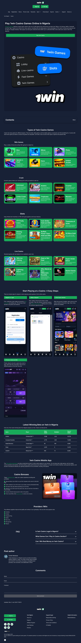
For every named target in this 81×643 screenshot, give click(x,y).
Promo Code (26, 11)
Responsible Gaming (51, 617)
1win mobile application (11, 463)
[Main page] (40, 3)
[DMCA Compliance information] (7, 631)
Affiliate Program (31, 622)
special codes (19, 493)
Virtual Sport (46, 11)
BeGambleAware (71, 617)
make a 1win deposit (36, 303)
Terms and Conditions (51, 622)
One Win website (9, 26)
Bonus (20, 11)
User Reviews (30, 625)
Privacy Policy (49, 620)
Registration (14, 11)
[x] (5, 624)
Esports (52, 11)
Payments (33, 11)
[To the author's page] (20, 558)
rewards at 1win (11, 477)
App (9, 11)
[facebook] (8, 627)
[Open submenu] (40, 11)
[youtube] (8, 624)
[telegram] (12, 624)
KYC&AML (48, 625)
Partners (29, 627)
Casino (57, 11)
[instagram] (5, 627)
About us (69, 11)
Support (64, 11)
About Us (29, 617)
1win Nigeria (6, 16)
